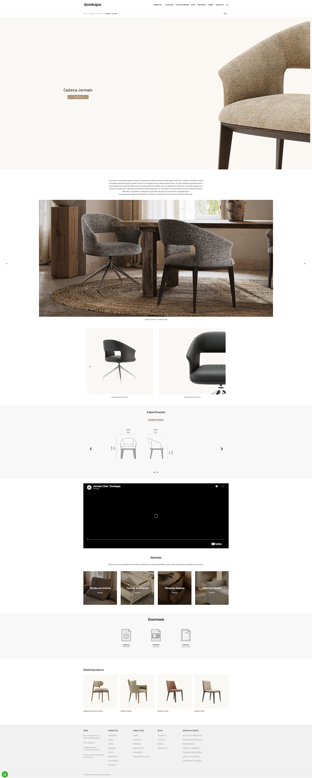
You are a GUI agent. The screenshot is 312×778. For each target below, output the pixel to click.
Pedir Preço (78, 97)
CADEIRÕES (112, 735)
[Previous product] (222, 13)
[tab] (156, 419)
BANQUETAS (112, 756)
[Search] (227, 4)
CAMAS (111, 744)
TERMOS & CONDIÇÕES (191, 748)
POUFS (111, 752)
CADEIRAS (112, 748)
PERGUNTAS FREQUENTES (193, 740)
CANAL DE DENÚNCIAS (191, 756)
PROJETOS (162, 735)
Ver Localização (89, 743)
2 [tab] (157, 473)
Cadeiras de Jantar (96, 13)
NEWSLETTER (138, 748)
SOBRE (135, 735)
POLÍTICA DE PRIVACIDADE (192, 735)
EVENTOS (161, 740)
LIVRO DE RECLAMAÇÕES (192, 761)
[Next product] (227, 13)
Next (304, 264)
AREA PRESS (138, 752)
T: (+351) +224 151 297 (91, 750)
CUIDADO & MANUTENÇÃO (192, 752)
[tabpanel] (156, 449)
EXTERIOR (112, 765)
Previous (6, 264)
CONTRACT (137, 740)
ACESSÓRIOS (113, 761)
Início (85, 13)
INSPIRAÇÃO (162, 748)
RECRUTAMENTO (189, 744)
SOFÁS (110, 740)
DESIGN (160, 744)
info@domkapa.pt (90, 747)
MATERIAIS (137, 744)
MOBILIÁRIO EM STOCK (141, 756)
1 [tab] (154, 473)
